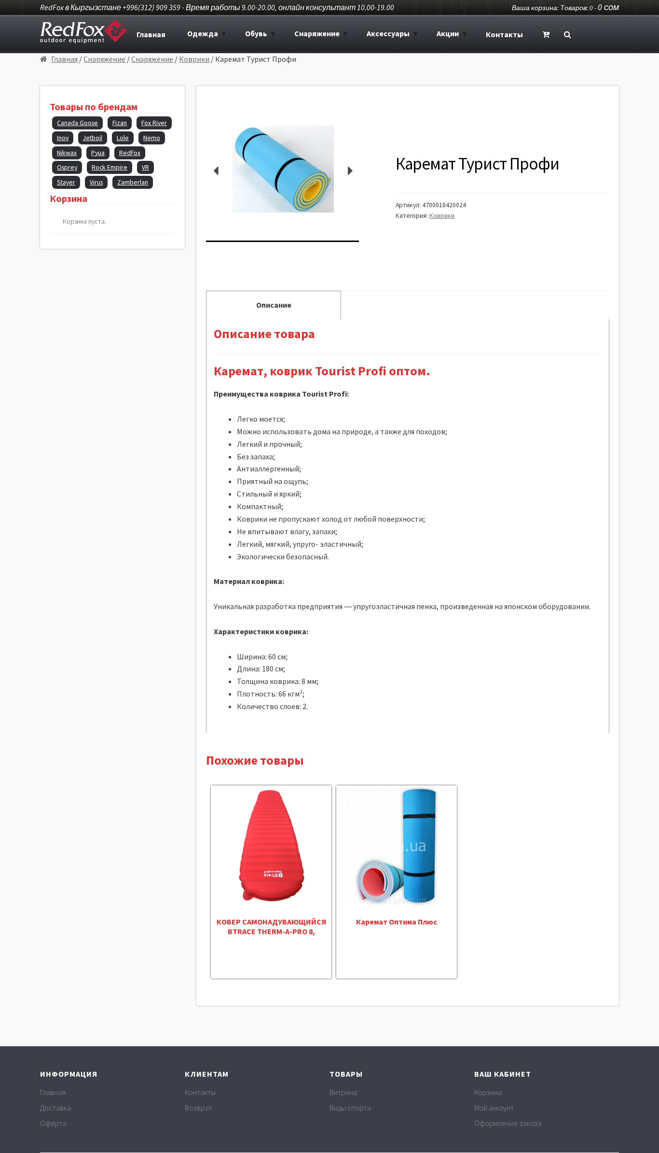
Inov (63, 138)
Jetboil (92, 138)
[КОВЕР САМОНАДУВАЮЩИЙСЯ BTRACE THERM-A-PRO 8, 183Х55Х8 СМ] (271, 845)
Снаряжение (317, 33)
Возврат (198, 1107)
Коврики (194, 59)
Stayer (66, 182)
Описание (273, 305)
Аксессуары (388, 33)
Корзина (488, 1092)
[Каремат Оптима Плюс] (396, 845)
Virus (96, 182)
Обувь (256, 33)
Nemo (151, 138)
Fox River (154, 123)
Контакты (504, 34)
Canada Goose (77, 123)
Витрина (343, 1092)
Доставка (55, 1107)
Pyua (98, 153)
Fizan (119, 123)
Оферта (53, 1123)
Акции (448, 33)
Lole (123, 138)
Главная (151, 34)
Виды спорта (350, 1107)
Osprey (67, 167)
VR (145, 167)
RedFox (129, 153)
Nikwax (67, 153)
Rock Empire (109, 167)
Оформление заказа (507, 1123)
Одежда (202, 33)
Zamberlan (132, 182)
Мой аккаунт (494, 1107)
